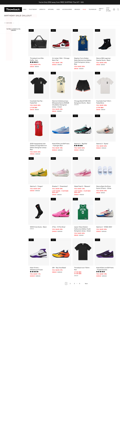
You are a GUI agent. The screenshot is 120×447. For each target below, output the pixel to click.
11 (79, 283)
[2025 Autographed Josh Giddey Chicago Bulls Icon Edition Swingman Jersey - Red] (38, 128)
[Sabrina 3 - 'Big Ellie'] (82, 128)
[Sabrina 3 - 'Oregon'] (38, 170)
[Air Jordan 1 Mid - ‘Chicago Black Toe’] (60, 42)
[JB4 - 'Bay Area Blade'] (60, 252)
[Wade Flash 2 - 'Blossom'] (82, 170)
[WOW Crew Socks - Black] (38, 211)
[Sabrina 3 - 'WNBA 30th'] (105, 211)
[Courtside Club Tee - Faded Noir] (38, 85)
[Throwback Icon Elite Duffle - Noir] (38, 42)
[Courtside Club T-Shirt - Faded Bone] (105, 85)
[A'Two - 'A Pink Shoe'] (60, 211)
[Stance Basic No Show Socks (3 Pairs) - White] (105, 170)
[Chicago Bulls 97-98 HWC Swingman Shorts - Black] (82, 85)
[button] (25, 9)
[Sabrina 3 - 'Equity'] (105, 128)
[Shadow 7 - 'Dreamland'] (60, 170)
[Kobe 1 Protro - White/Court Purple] (38, 252)
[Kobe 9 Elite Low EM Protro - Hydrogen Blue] (60, 128)
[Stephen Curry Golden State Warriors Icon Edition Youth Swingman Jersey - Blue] (82, 42)
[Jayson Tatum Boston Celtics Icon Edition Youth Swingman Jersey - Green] (82, 211)
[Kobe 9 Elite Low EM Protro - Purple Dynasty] (105, 252)
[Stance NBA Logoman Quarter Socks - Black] (105, 42)
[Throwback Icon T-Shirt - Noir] (82, 252)
